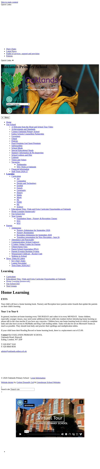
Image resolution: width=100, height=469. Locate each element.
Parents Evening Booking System (25, 251)
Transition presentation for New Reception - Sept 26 (38, 237)
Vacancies (15, 162)
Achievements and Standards (23, 129)
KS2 (18, 223)
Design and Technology (26, 183)
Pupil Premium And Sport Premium (26, 143)
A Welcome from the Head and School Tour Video (32, 127)
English (20, 185)
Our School (11, 124)
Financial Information (20, 169)
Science (20, 207)
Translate (25, 106)
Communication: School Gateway (25, 242)
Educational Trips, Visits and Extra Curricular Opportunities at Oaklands (41, 209)
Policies (9, 56)
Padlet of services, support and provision (22, 53)
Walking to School (19, 256)
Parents (9, 225)
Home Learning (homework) (23, 211)
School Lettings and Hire (21, 155)
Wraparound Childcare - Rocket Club (26, 254)
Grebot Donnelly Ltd (25, 382)
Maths (19, 195)
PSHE (19, 202)
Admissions (16, 228)
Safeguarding (16, 146)
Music (19, 197)
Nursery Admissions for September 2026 (33, 230)
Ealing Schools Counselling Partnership (27, 134)
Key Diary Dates (18, 261)
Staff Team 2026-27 (19, 171)
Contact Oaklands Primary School (25, 131)
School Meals (17, 148)
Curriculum (16, 176)
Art (18, 178)
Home (8, 122)
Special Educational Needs (22, 150)
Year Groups (16, 216)
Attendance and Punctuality (22, 240)
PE (18, 200)
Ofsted (14, 138)
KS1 (18, 221)
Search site (5, 389)
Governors (15, 136)
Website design (7, 382)
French (19, 188)
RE (18, 204)
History (20, 193)
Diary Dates (11, 49)
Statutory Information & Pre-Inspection (27, 153)
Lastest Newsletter (19, 263)
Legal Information (38, 378)
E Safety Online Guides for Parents (25, 244)
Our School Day (18, 214)
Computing (21, 181)
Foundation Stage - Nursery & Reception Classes (37, 218)
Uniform (14, 157)
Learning (10, 174)
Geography (21, 190)
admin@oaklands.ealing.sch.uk (14, 351)
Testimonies (21, 164)
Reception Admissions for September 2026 (34, 235)
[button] (9, 99)
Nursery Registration (25, 232)
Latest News (11, 51)
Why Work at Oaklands (26, 167)
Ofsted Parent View (19, 247)
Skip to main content (9, 2)
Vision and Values (18, 160)
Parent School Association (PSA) (25, 249)
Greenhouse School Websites (48, 382)
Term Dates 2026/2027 (20, 265)
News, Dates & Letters (15, 258)
